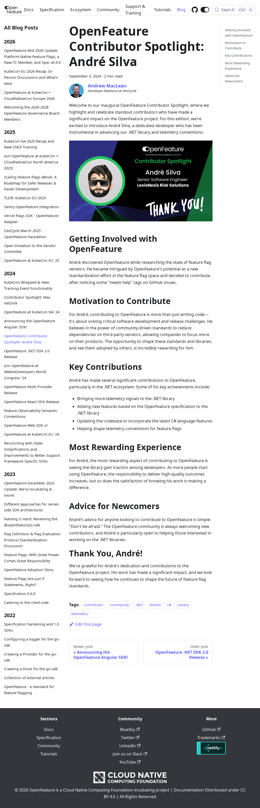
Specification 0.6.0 (19, 593)
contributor (94, 604)
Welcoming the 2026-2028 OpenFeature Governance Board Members (31, 113)
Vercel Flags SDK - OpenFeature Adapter (31, 218)
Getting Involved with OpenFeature (238, 33)
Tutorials (162, 9)
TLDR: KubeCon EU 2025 (25, 197)
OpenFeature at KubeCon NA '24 (31, 312)
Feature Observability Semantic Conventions (30, 413)
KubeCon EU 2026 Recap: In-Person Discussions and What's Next (31, 77)
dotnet (155, 604)
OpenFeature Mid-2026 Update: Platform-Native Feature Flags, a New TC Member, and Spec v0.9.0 (32, 56)
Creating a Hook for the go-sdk (31, 668)
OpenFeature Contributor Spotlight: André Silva (26, 338)
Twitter (128, 737)
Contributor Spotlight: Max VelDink (27, 300)
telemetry (79, 613)
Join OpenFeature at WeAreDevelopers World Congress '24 (25, 371)
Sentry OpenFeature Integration (31, 206)
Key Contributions (238, 55)
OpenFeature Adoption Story (28, 569)
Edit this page (88, 624)
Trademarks (208, 737)
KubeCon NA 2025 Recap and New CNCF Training (29, 144)
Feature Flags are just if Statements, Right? (24, 581)
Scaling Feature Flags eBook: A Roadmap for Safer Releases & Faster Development (30, 183)
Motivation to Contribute (235, 45)
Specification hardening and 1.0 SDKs (31, 627)
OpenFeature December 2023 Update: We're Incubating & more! (29, 489)
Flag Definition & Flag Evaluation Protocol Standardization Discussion (32, 539)
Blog (181, 9)
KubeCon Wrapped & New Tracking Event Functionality (28, 285)
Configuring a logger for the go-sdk (32, 642)
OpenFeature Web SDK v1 (26, 425)
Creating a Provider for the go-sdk (30, 657)
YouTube (127, 762)
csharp (183, 604)
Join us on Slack (127, 754)
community (119, 604)
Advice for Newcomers (234, 78)
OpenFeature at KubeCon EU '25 (31, 260)
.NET (139, 604)
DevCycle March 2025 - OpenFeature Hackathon (25, 233)
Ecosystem (80, 9)
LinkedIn (127, 746)
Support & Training (135, 10)
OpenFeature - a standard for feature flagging (29, 689)
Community (108, 9)
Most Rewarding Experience (237, 66)
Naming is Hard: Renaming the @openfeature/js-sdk (30, 521)
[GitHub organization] (195, 10)
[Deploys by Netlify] (211, 753)
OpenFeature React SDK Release (31, 401)
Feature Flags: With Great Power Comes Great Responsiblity (31, 557)
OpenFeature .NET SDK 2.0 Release (27, 353)
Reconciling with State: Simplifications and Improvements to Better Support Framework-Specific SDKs (32, 452)
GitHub (209, 729)
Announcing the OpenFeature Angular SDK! (29, 323)
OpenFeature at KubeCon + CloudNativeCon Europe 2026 (29, 95)
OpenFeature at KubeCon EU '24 (31, 434)
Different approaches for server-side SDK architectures (32, 507)
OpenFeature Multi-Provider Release (28, 389)
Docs (29, 9)
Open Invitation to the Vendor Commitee (30, 248)
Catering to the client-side (26, 602)
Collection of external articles (29, 677)
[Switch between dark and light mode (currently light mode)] (205, 10)
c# (169, 604)
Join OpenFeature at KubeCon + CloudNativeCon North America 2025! (31, 162)
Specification (52, 9)
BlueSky (127, 729)
